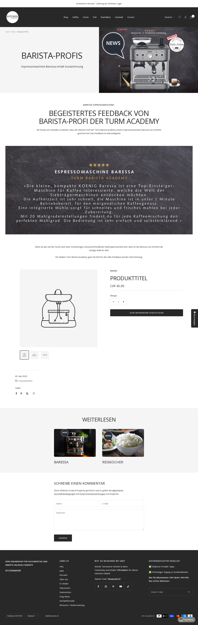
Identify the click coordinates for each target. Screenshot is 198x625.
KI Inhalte (64, 583)
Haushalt (119, 17)
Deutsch (168, 17)
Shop (66, 17)
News (13, 32)
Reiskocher (112, 462)
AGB (62, 570)
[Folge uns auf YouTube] (120, 586)
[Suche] (180, 17)
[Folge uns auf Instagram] (106, 586)
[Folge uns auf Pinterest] (113, 586)
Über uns (64, 579)
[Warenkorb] (191, 17)
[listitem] (16, 393)
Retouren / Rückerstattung (72, 605)
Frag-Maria (65, 596)
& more (130, 17)
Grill (94, 17)
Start (7, 32)
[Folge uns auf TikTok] (128, 586)
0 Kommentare (25, 380)
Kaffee (75, 17)
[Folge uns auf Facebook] (98, 586)
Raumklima (106, 17)
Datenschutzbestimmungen (92, 494)
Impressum (65, 588)
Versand (63, 575)
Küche (86, 17)
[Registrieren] (189, 592)
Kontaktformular (67, 600)
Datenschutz (65, 592)
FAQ (61, 566)
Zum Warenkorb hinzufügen (147, 313)
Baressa (61, 462)
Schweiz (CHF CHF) (14, 616)
